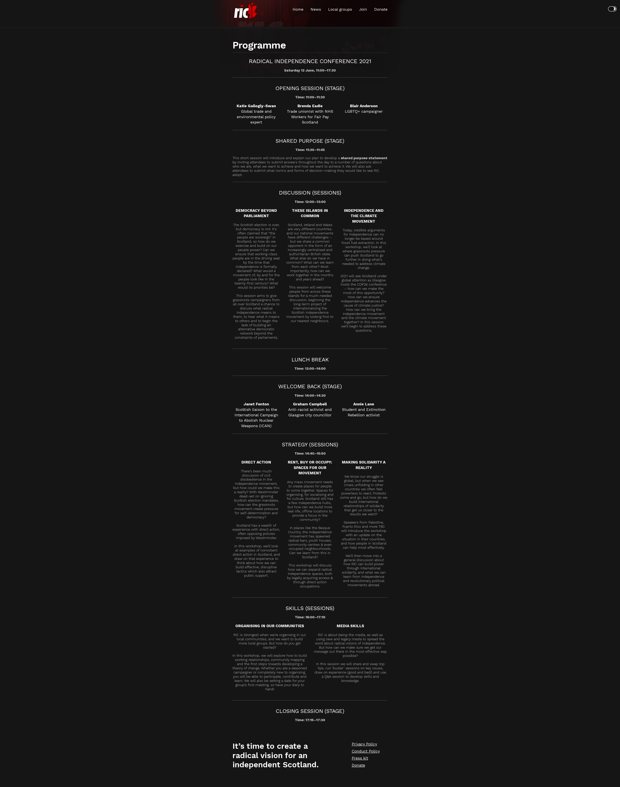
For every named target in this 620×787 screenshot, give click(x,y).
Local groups (340, 9)
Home (298, 9)
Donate (381, 9)
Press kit (360, 758)
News (315, 9)
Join (363, 9)
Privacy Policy (364, 744)
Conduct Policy (366, 751)
